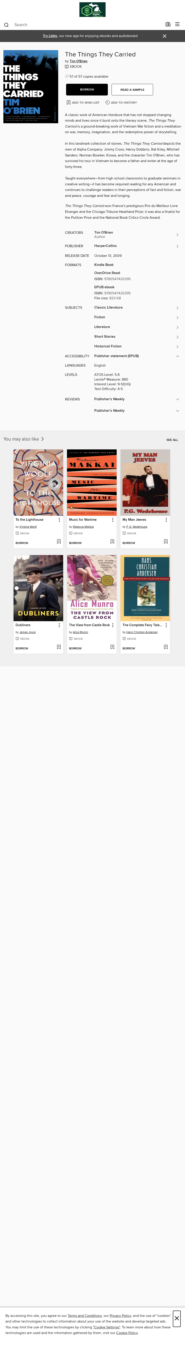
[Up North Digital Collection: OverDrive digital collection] (92, 9)
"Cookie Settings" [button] (106, 1327)
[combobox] (83, 24)
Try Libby (50, 36)
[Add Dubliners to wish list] (59, 647)
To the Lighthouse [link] (29, 520)
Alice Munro (80, 632)
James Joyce (27, 632)
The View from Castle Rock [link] (89, 625)
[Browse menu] (177, 24)
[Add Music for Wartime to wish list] (112, 542)
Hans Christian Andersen (142, 632)
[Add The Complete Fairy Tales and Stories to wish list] (166, 647)
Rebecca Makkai (83, 527)
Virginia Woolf (28, 527)
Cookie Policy (127, 1333)
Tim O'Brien (79, 61)
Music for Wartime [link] (83, 520)
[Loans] (168, 25)
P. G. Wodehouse (136, 527)
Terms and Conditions (85, 1315)
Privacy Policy (120, 1315)
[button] (87, 89)
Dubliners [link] (23, 625)
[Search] (6, 24)
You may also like (21, 439)
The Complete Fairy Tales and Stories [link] (143, 625)
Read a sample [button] (132, 90)
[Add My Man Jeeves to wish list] (166, 542)
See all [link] (172, 440)
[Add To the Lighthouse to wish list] (59, 542)
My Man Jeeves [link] (134, 520)
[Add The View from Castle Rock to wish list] (112, 647)
